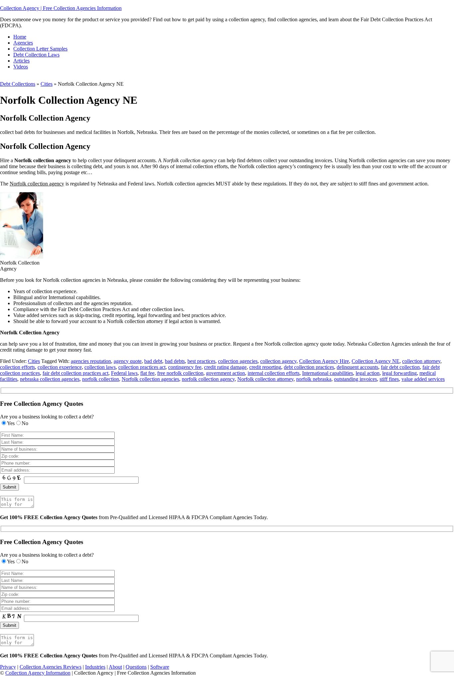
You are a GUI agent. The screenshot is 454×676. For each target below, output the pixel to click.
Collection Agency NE (375, 361)
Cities (47, 84)
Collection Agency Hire (324, 361)
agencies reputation (91, 361)
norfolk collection (100, 379)
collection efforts (17, 367)
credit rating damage (225, 367)
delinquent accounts (357, 367)
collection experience (60, 367)
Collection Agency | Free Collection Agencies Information (61, 8)
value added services (423, 379)
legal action (368, 373)
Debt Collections (17, 84)
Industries (95, 667)
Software (159, 667)
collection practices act (142, 367)
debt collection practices (309, 367)
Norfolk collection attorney (265, 379)
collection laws (100, 367)
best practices (201, 361)
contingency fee (184, 367)
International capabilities (327, 373)
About (115, 667)
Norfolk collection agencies (150, 379)
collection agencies (238, 361)
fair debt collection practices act (75, 373)
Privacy (8, 667)
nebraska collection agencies (49, 379)
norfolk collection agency (208, 379)
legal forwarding (399, 373)
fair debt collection (400, 367)
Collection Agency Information (37, 673)
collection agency (278, 361)
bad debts (175, 361)
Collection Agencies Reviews (50, 667)
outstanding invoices (355, 379)
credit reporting (265, 367)
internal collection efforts (273, 373)
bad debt (153, 361)
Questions (136, 667)
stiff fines (389, 379)
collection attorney (421, 361)
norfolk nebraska (313, 379)
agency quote (128, 361)
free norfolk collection (180, 373)
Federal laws (124, 373)
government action (225, 373)
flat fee (147, 373)
